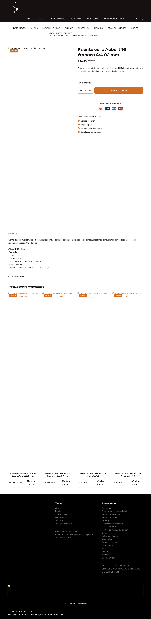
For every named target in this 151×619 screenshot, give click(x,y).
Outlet (134, 28)
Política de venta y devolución (115, 530)
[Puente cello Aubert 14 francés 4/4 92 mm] (23, 380)
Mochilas (98, 28)
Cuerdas (69, 28)
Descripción (12, 234)
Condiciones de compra (112, 523)
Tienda (41, 19)
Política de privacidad (111, 514)
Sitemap (105, 520)
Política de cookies (110, 517)
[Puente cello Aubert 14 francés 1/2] (93, 380)
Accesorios (84, 28)
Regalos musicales (117, 28)
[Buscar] (137, 19)
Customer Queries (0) (16, 276)
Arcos (34, 28)
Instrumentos (20, 28)
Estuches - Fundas (51, 28)
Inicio (29, 19)
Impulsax (83, 603)
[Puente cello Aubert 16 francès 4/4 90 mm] (58, 380)
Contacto (92, 19)
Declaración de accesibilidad (114, 511)
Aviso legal (106, 508)
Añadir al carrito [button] (31, 483)
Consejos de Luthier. (113, 19)
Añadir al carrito (119, 90)
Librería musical (108, 558)
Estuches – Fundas (110, 536)
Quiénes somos (57, 19)
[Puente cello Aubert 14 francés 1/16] (128, 380)
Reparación (76, 19)
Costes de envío (109, 526)
